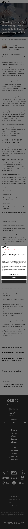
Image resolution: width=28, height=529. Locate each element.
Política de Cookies (14, 269)
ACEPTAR (14, 277)
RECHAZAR (14, 281)
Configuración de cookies (14, 274)
